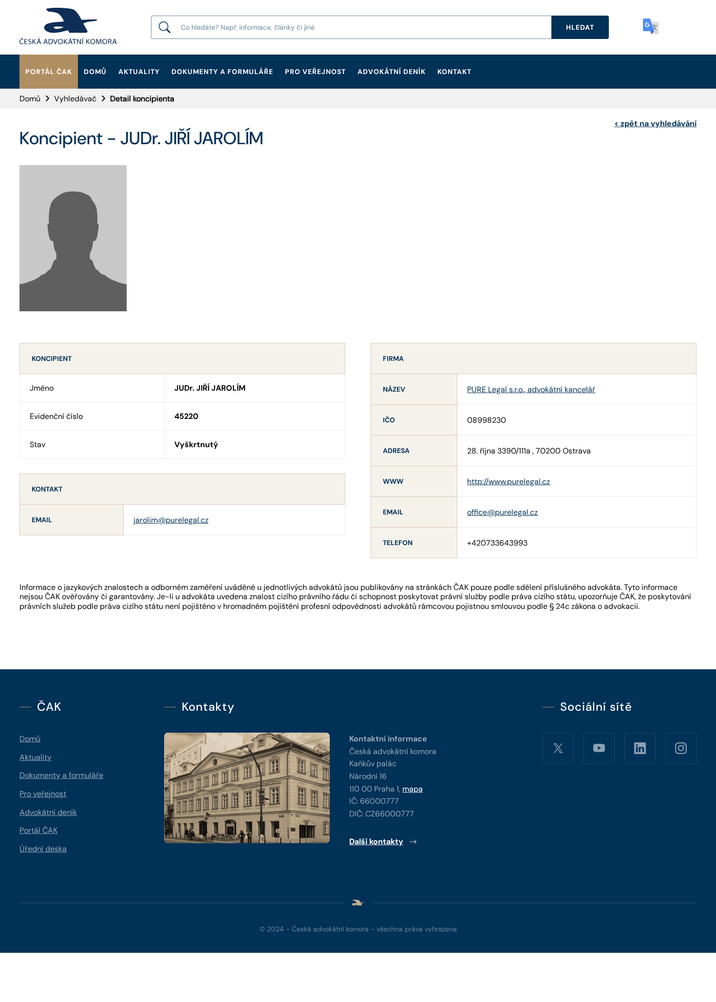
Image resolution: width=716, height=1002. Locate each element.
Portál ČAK (48, 71)
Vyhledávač (75, 99)
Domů (95, 71)
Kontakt (454, 71)
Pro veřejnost (315, 71)
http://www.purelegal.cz (508, 481)
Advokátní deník (392, 71)
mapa (412, 789)
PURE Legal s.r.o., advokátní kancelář (531, 389)
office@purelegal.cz (502, 512)
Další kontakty (376, 841)
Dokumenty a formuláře (222, 71)
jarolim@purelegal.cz (170, 520)
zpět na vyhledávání (655, 123)
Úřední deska (43, 849)
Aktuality (139, 71)
